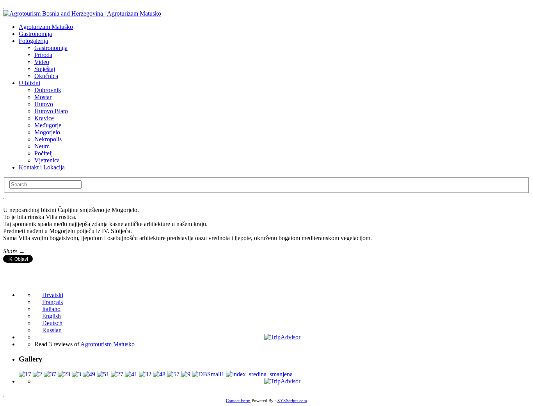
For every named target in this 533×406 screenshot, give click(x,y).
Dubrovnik (47, 90)
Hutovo (43, 104)
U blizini (29, 83)
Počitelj (43, 153)
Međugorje (47, 125)
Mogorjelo (47, 132)
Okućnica (46, 76)
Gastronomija (35, 33)
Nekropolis (48, 139)
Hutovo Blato (51, 111)
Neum (42, 146)
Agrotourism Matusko (107, 344)
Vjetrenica (47, 160)
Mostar (43, 97)
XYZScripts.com (292, 400)
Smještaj (44, 69)
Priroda (43, 55)
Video (41, 62)
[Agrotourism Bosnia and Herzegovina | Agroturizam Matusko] (82, 13)
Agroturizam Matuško (46, 26)
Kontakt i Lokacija (42, 167)
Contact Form (238, 400)
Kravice (44, 118)
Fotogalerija (33, 40)
